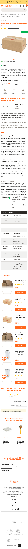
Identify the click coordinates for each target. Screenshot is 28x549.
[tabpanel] (14, 44)
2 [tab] (14, 59)
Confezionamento (7, 465)
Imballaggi (5, 470)
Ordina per (13, 405)
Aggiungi (20, 292)
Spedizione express (15, 2)
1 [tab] (13, 59)
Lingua (15, 401)
